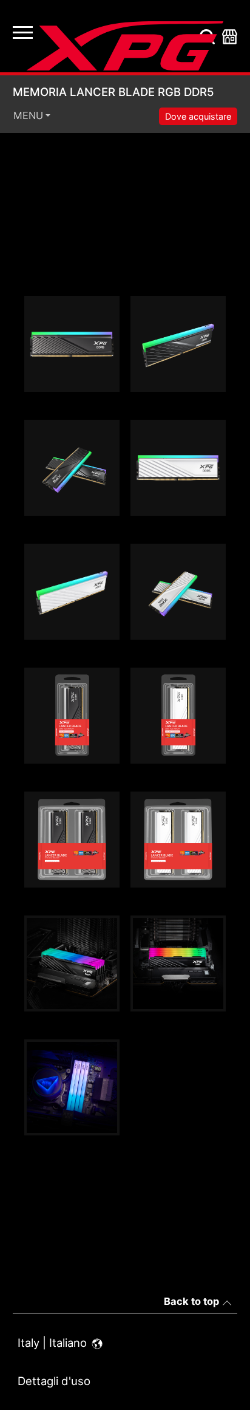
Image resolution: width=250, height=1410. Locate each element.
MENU (28, 115)
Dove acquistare (198, 116)
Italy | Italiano (54, 1342)
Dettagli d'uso (54, 1381)
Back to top (191, 1301)
